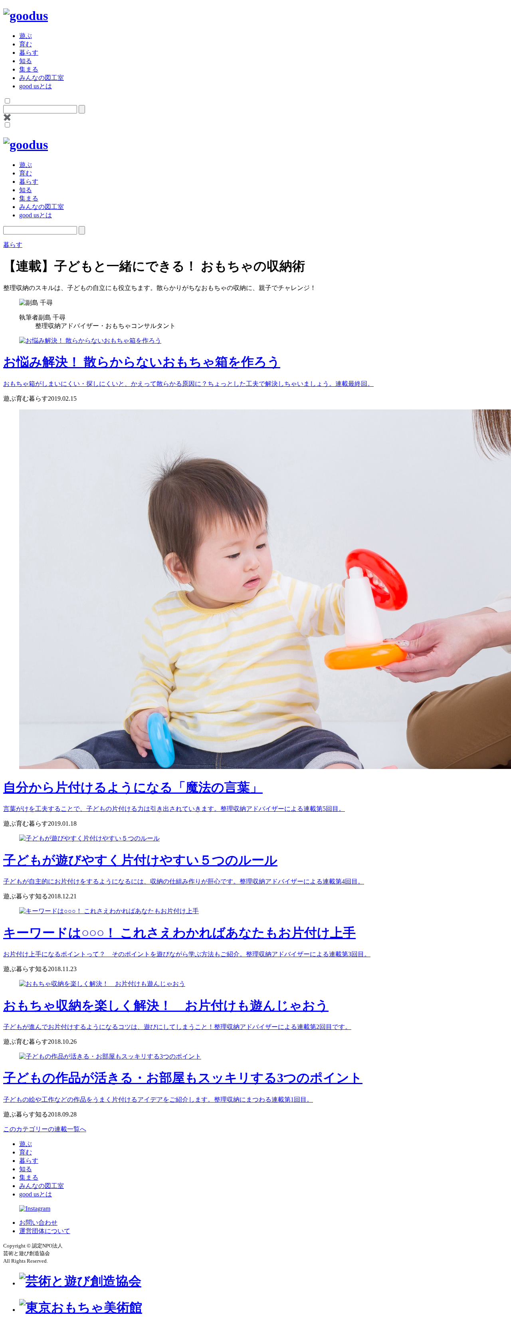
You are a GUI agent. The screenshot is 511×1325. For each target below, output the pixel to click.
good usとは (35, 86)
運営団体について (44, 1231)
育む (25, 44)
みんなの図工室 (41, 77)
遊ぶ (25, 35)
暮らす (28, 52)
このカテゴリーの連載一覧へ (44, 1129)
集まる (28, 69)
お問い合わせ (38, 1222)
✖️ (7, 117)
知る (25, 61)
